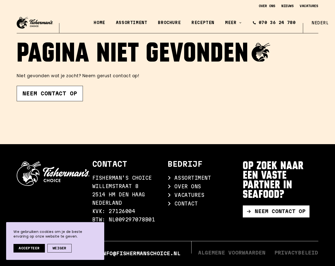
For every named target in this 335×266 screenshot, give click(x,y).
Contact (184, 203)
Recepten (203, 22)
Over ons (267, 6)
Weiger (59, 248)
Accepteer (29, 248)
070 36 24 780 (277, 22)
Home (99, 22)
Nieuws (287, 6)
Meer (230, 22)
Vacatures (309, 6)
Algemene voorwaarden (232, 252)
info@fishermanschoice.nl (139, 253)
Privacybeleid (296, 252)
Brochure (169, 22)
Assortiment (131, 22)
